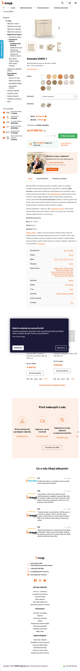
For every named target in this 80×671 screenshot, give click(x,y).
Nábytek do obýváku (14, 29)
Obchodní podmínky (40, 626)
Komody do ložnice (13, 40)
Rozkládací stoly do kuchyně (40, 642)
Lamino (70, 280)
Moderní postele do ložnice (40, 653)
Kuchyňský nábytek (40, 640)
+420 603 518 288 (55, 163)
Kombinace (65, 294)
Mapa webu (40, 631)
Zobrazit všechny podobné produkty (52, 385)
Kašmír (71, 276)
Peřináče (12, 66)
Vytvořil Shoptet (71, 666)
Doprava (40, 616)
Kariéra (40, 621)
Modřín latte (69, 274)
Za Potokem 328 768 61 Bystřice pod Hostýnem (41, 564)
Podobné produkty (59, 179)
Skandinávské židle (40, 648)
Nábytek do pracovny (14, 32)
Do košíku (67, 135)
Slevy (9, 102)
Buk (60, 270)
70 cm (61, 259)
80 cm (66, 259)
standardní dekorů (55, 194)
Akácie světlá (68, 268)
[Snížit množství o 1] (48, 136)
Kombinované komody (15, 44)
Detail (31, 373)
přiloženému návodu (57, 209)
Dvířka (58, 294)
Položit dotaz (52, 169)
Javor (62, 274)
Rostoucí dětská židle (40, 645)
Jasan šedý (55, 274)
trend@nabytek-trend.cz (39, 571)
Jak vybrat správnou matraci (40, 605)
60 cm (56, 259)
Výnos (37, 116)
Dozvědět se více (22, 436)
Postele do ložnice (15, 37)
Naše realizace (40, 599)
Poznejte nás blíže (52, 447)
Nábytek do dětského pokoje (14, 70)
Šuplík (71, 294)
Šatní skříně (13, 59)
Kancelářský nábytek (12, 74)
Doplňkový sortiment (14, 99)
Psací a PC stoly (14, 78)
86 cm (71, 255)
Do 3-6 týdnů (68, 250)
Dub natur (69, 272)
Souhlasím (18, 348)
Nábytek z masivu (13, 24)
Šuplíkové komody (16, 48)
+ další (45, 379)
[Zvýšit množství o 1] (54, 136)
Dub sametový (63, 276)
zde (23, 336)
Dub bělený (66, 270)
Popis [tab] (30, 179)
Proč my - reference (40, 591)
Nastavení (61, 348)
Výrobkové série (12, 93)
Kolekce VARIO (31, 233)
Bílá (57, 270)
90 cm (71, 259)
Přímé (71, 289)
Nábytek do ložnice (14, 34)
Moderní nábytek (13, 96)
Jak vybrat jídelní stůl (40, 602)
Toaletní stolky (14, 61)
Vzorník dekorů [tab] (42, 179)
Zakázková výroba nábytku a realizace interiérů (62, 430)
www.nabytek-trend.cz (38, 575)
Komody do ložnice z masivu (15, 55)
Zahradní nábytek (13, 91)
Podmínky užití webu (40, 629)
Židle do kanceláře (15, 81)
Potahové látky (40, 597)
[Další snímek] (59, 28)
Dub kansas (61, 272)
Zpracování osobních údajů (40, 623)
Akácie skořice (58, 268)
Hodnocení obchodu (40, 618)
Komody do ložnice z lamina (15, 51)
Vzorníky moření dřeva (40, 594)
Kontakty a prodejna (40, 613)
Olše (56, 276)
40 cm (71, 264)
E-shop (8, 21)
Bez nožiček (69, 285)
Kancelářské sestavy (13, 87)
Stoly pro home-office (40, 650)
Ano (72, 302)
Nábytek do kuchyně (14, 26)
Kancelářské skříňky (15, 83)
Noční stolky (13, 63)
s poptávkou (41, 244)
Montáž (36, 120)
